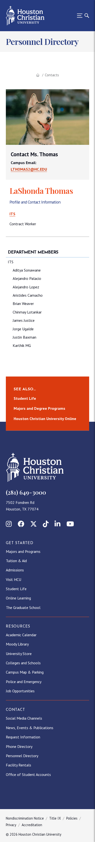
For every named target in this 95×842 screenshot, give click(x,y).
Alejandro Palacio (27, 278)
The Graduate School (23, 607)
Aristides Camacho (28, 295)
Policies (71, 818)
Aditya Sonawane (27, 270)
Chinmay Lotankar (27, 312)
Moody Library (17, 644)
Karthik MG (22, 345)
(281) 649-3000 (26, 492)
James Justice (24, 320)
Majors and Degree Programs (39, 408)
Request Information (23, 736)
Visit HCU (13, 579)
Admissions (15, 570)
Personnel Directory (22, 755)
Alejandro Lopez (26, 286)
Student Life (25, 398)
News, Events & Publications (29, 727)
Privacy (11, 824)
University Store (19, 653)
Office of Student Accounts (28, 774)
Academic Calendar (21, 634)
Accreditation (32, 824)
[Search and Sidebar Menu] (81, 16)
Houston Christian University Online (45, 418)
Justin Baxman (24, 337)
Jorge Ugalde (23, 328)
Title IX (55, 818)
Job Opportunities (20, 690)
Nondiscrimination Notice (25, 818)
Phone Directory (19, 746)
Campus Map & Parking (25, 672)
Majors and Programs (23, 551)
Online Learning (18, 598)
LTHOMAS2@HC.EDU (29, 169)
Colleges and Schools (23, 662)
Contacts (52, 75)
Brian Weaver (23, 303)
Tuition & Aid (16, 560)
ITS (12, 213)
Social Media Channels (24, 718)
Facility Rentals (18, 765)
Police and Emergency (23, 681)
